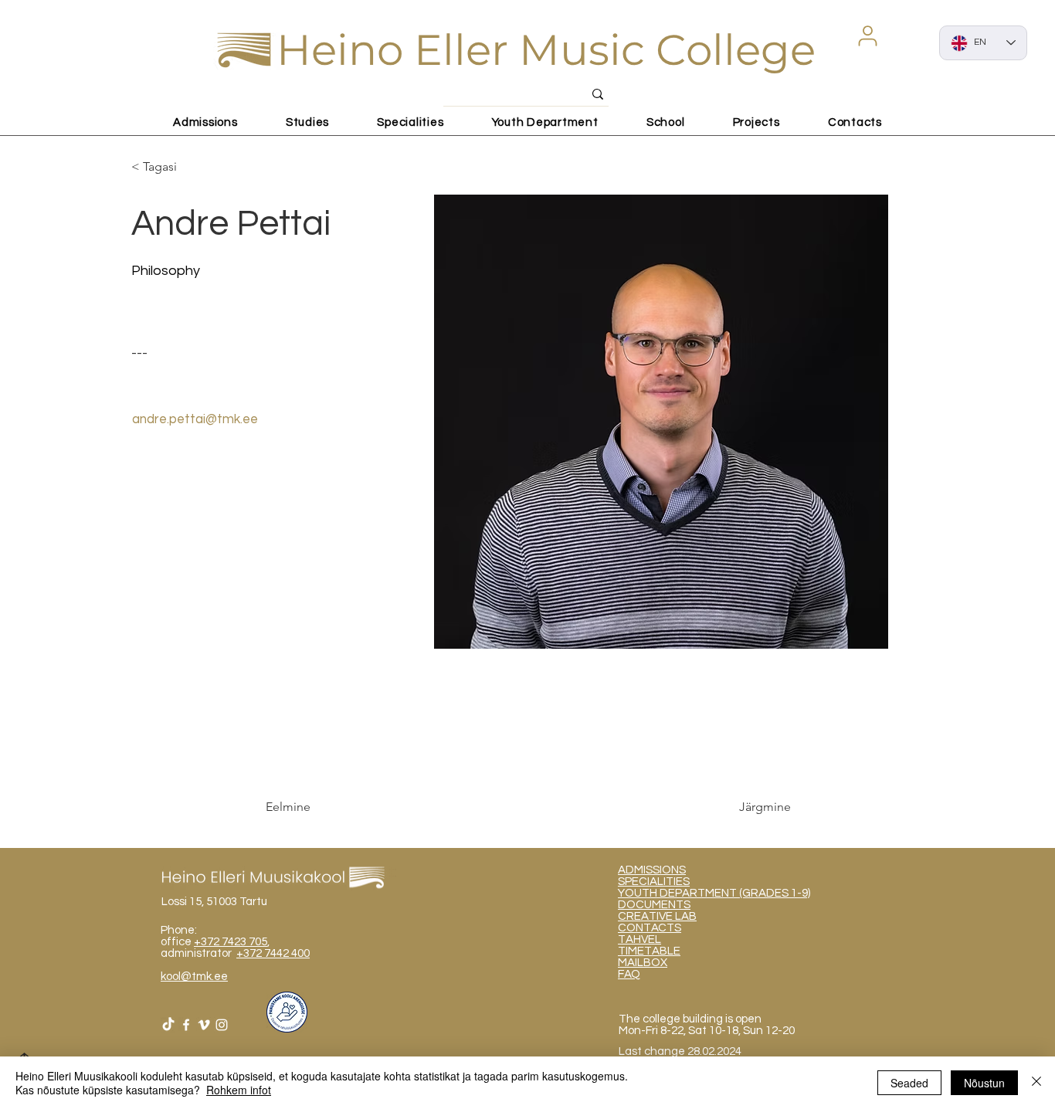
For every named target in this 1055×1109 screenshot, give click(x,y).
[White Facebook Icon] (186, 1025)
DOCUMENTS (654, 905)
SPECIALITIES (654, 881)
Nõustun (984, 1082)
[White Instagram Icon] (221, 1025)
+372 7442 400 (273, 953)
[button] (867, 35)
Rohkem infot (238, 1089)
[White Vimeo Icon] (204, 1025)
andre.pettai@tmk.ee (195, 419)
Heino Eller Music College (546, 50)
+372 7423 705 (230, 942)
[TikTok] (168, 1025)
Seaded (909, 1082)
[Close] (1036, 1083)
